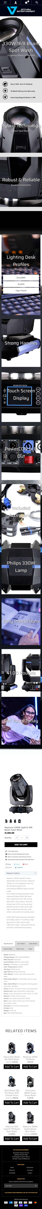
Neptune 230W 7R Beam (30, 1058)
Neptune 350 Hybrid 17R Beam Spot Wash (12, 1129)
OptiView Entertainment (21, 1199)
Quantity (8, 838)
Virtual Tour (30, 1167)
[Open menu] (5, 2)
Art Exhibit (12, 1173)
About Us (12, 1170)
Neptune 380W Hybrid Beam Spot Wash (30, 1129)
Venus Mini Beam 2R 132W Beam (12, 1058)
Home (12, 1167)
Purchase (30, 1170)
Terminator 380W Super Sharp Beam (30, 1093)
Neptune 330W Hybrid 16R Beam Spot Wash (18, 828)
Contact (30, 1173)
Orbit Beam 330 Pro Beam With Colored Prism (11, 1093)
